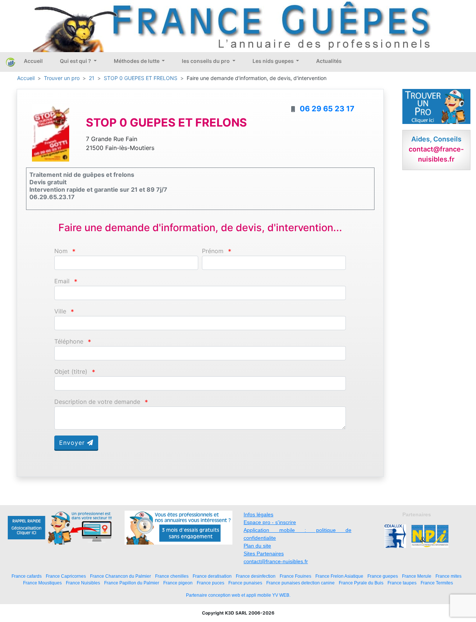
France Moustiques (42, 582)
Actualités (329, 61)
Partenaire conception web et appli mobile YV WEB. (238, 595)
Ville (60, 311)
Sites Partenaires (264, 553)
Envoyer (73, 442)
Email (62, 281)
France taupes (401, 582)
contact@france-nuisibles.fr (276, 561)
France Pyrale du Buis (361, 582)
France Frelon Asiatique (339, 576)
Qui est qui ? (76, 61)
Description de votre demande (97, 402)
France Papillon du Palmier (131, 582)
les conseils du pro (206, 61)
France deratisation (212, 576)
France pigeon (178, 582)
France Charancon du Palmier (120, 576)
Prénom (212, 251)
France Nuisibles (83, 582)
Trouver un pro (62, 78)
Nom (61, 251)
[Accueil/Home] (10, 61)
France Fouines (295, 576)
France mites (448, 576)
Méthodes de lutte (137, 61)
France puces (210, 582)
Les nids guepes (274, 61)
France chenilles (172, 576)
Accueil (33, 61)
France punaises (245, 582)
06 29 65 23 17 (327, 108)
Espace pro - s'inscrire (270, 522)
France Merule (416, 576)
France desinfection (256, 576)
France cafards (27, 576)
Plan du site (257, 546)
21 (91, 78)
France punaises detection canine (300, 582)
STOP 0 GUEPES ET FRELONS (140, 78)
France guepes (382, 576)
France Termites (437, 582)
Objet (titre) (70, 371)
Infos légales (258, 514)
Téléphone (68, 341)
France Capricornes (66, 576)
